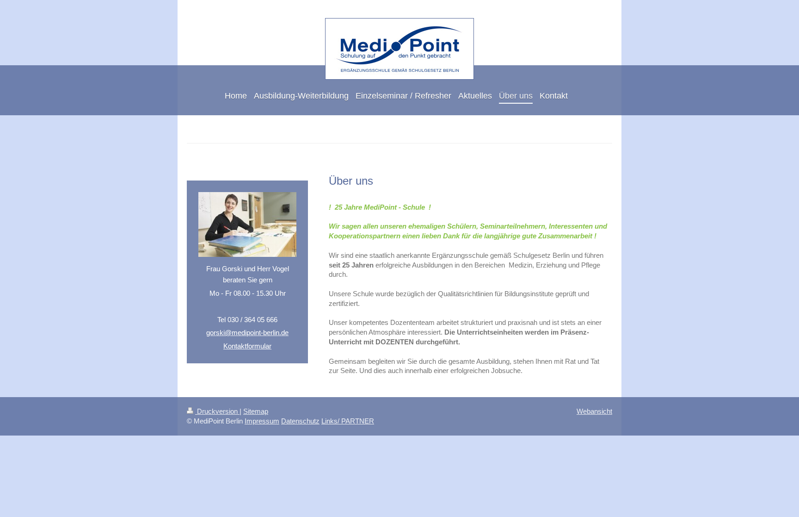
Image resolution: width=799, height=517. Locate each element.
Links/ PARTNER (347, 421)
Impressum (262, 421)
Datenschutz (300, 421)
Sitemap (255, 411)
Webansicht (594, 411)
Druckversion (217, 411)
